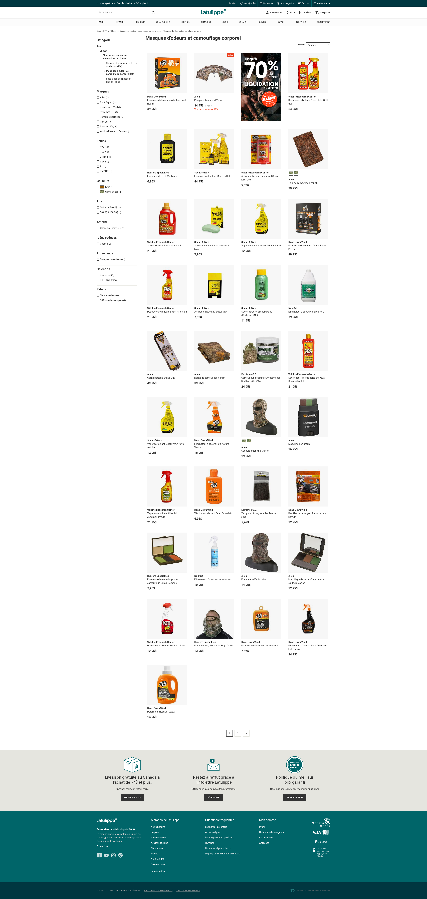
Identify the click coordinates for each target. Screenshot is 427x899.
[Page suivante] (246, 733)
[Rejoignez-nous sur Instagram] (113, 854)
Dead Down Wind (110, 107)
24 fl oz (105, 156)
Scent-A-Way (108, 126)
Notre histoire (158, 827)
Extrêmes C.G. (109, 112)
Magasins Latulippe (213, 12)
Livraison (210, 843)
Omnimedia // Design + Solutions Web (313, 890)
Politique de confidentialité (158, 890)
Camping (206, 22)
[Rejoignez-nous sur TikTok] (120, 854)
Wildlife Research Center (114, 131)
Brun (109, 187)
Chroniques (157, 848)
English (232, 3)
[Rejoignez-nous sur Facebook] (99, 854)
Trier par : (300, 45)
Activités (301, 22)
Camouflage (113, 191)
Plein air (185, 22)
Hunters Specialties (111, 117)
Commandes (266, 837)
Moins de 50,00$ (110, 207)
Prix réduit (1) (107, 275)
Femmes (101, 22)
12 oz (104, 147)
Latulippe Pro (158, 871)
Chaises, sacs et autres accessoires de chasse (115, 57)
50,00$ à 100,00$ (110, 212)
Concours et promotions (218, 848)
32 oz (104, 161)
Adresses (264, 843)
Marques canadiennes (113, 259)
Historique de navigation (272, 832)
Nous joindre (250, 3)
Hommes (120, 22)
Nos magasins (287, 3)
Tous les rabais (109, 295)
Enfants (140, 22)
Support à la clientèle (216, 827)
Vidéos (154, 853)
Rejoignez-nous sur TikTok (120, 855)
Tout (99, 46)
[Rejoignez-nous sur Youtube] (106, 854)
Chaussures (163, 22)
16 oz (104, 152)
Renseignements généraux (219, 837)
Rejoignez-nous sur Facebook (99, 855)
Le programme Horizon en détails (222, 853)
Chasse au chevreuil (112, 228)
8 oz (104, 166)
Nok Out (105, 121)
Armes (262, 22)
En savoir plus (103, 846)
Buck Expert (108, 102)
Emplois (305, 3)
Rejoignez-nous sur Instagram (113, 855)
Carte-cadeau (323, 3)
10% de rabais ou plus (113, 300)
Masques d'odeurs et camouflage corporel (120, 72)
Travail (281, 22)
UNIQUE (106, 171)
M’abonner (268, 3)
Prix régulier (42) (108, 279)
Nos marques (158, 864)
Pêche (225, 22)
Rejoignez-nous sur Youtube (106, 855)
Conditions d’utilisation (188, 890)
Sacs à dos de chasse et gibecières (118, 80)
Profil (262, 827)
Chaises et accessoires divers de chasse (121, 64)
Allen (105, 97)
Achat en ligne (212, 832)
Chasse (243, 22)
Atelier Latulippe (159, 843)
